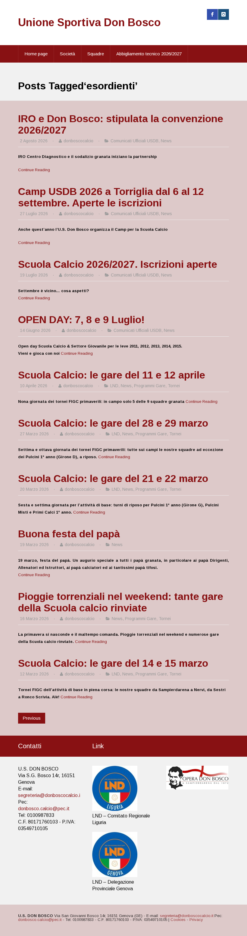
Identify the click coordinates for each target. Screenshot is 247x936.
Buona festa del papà (69, 533)
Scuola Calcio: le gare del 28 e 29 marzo (113, 423)
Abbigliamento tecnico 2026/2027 (149, 53)
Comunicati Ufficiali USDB (134, 140)
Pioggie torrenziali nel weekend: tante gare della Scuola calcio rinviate (120, 602)
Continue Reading (34, 170)
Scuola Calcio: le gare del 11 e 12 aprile (111, 375)
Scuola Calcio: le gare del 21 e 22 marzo (113, 478)
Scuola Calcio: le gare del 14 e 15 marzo (113, 663)
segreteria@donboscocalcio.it (50, 795)
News (166, 140)
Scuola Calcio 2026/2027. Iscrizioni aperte (117, 264)
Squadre (95, 53)
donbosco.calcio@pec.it (44, 808)
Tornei (174, 385)
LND (114, 385)
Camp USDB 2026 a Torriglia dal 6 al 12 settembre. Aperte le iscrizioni (111, 197)
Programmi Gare (149, 385)
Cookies (178, 919)
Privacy (196, 919)
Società (67, 53)
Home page (36, 53)
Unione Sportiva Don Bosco (89, 22)
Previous (32, 718)
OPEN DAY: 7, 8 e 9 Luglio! (81, 319)
